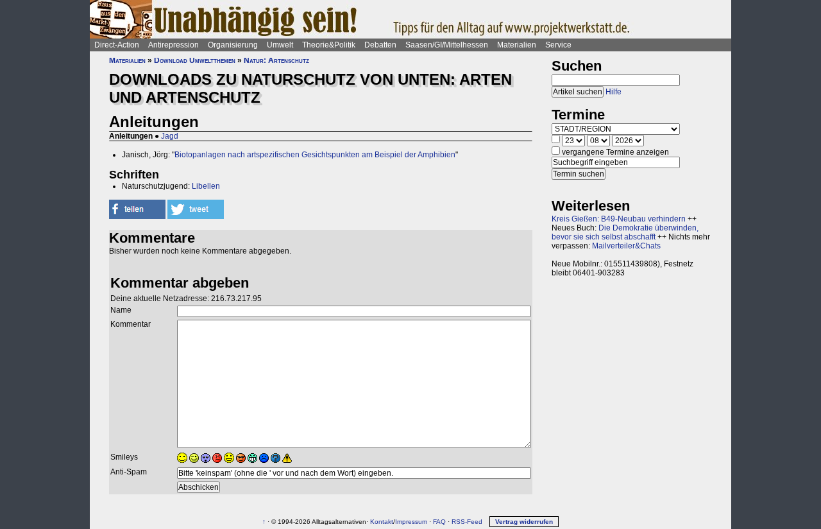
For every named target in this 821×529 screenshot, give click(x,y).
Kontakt (381, 521)
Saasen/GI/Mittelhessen (446, 44)
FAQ (439, 521)
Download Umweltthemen (194, 60)
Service (558, 44)
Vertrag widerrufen (524, 521)
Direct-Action (116, 44)
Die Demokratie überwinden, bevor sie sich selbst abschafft (625, 232)
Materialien (516, 44)
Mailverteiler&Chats (626, 245)
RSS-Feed (467, 521)
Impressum (411, 521)
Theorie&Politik (328, 44)
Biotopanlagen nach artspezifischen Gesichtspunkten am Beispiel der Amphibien (314, 154)
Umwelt (280, 44)
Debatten (380, 44)
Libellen (206, 186)
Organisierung (233, 44)
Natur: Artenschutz (276, 60)
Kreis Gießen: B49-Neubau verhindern (619, 218)
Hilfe (613, 91)
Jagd (169, 136)
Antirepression (173, 44)
